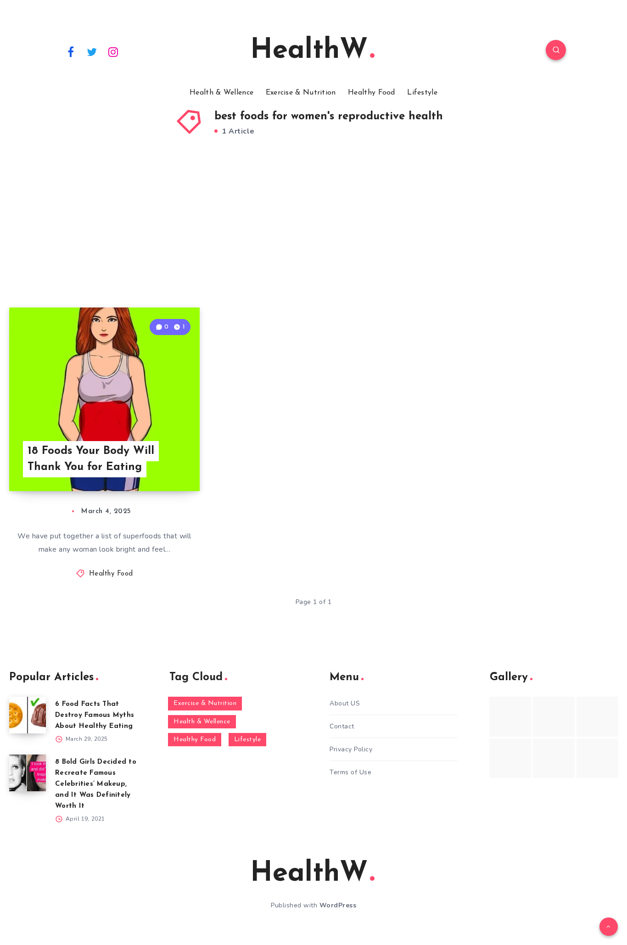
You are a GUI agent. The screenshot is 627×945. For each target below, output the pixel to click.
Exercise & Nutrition (301, 92)
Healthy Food (371, 92)
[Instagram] (113, 51)
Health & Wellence (221, 92)
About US (345, 703)
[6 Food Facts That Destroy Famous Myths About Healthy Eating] (27, 715)
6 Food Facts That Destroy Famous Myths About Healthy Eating (94, 715)
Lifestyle (422, 92)
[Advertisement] (313, 234)
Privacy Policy (351, 749)
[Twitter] (92, 51)
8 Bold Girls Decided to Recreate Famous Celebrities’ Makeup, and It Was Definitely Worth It (95, 784)
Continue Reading (156, 464)
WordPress (338, 905)
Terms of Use (350, 772)
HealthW (309, 51)
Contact (342, 726)
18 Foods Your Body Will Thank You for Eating (91, 459)
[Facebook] (70, 51)
